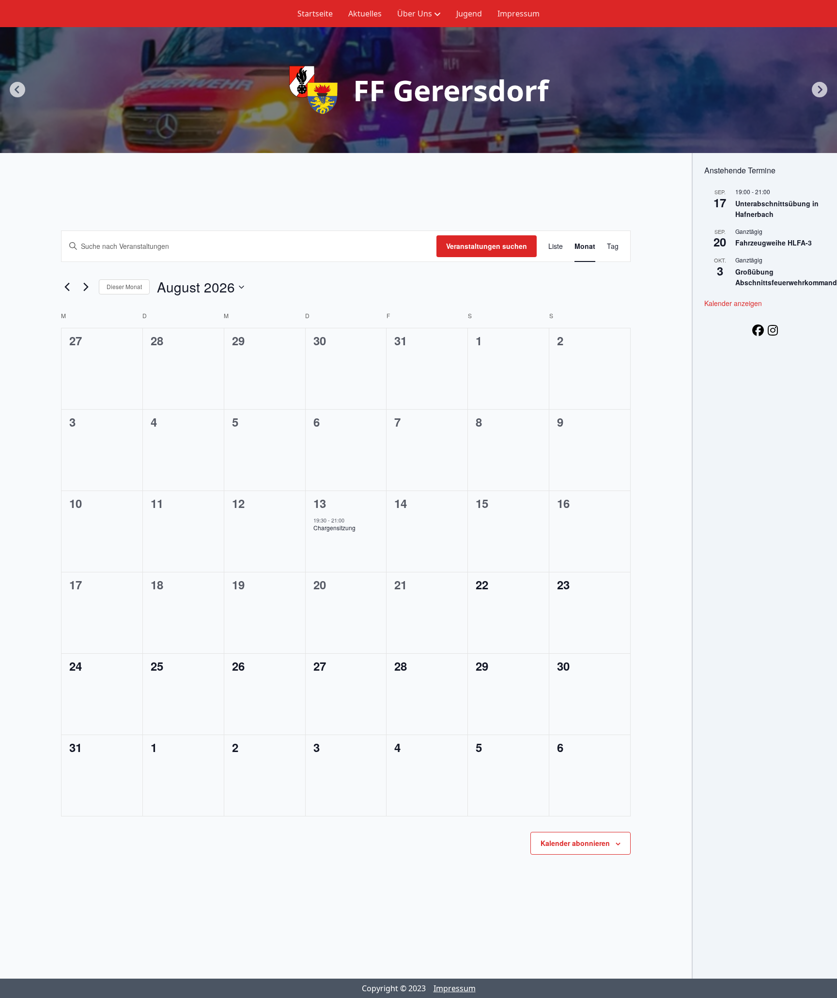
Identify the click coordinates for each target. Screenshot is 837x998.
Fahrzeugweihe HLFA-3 (773, 242)
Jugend (469, 13)
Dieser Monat (124, 286)
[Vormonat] (67, 287)
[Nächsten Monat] (86, 287)
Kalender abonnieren (575, 843)
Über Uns (414, 13)
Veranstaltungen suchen (486, 246)
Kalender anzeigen (733, 303)
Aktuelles (365, 13)
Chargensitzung (334, 527)
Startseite (315, 13)
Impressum (518, 13)
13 (319, 503)
